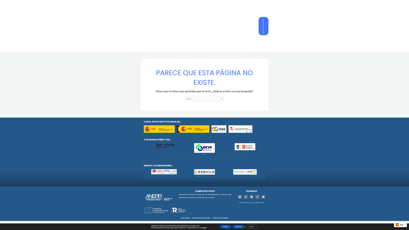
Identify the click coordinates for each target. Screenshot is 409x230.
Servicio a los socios (151, 48)
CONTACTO (224, 11)
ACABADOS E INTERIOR (202, 4)
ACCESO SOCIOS (241, 4)
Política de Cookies (220, 218)
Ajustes (251, 227)
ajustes (204, 228)
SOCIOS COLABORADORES (181, 48)
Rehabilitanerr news (229, 41)
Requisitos (244, 41)
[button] (231, 3)
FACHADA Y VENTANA (190, 19)
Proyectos (215, 41)
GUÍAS (214, 19)
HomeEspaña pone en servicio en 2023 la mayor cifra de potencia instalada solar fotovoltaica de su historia (183, 26)
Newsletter (224, 33)
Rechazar (238, 227)
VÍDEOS (240, 48)
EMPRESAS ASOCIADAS (153, 19)
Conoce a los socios (208, 11)
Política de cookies (181, 41)
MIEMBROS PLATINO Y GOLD (205, 33)
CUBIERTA (236, 11)
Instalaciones (230, 26)
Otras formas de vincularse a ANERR (157, 41)
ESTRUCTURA (172, 19)
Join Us (240, 26)
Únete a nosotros (227, 48)
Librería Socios (149, 33)
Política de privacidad (200, 41)
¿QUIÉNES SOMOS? (181, 4)
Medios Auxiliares (183, 33)
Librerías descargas (166, 33)
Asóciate (156, 11)
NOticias (235, 33)
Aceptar (225, 227)
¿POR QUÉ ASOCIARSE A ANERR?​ (157, 4)
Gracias (205, 19)
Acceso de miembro (222, 4)
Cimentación (193, 11)
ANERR (147, 11)
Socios (164, 48)
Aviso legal (167, 11)
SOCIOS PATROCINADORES (206, 48)
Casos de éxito (180, 11)
